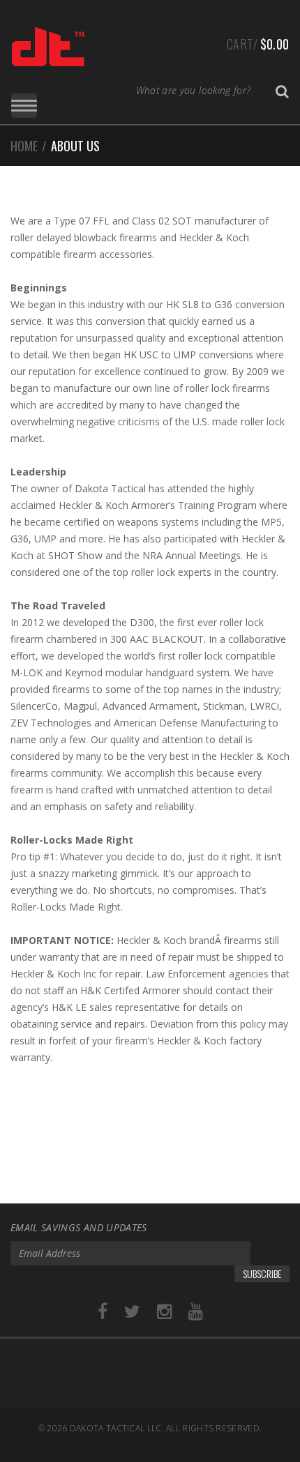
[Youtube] (195, 1311)
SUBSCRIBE (262, 1273)
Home (24, 146)
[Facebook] (102, 1311)
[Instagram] (164, 1311)
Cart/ (258, 44)
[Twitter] (132, 1311)
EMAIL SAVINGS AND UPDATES (78, 1227)
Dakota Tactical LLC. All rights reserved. (166, 1428)
